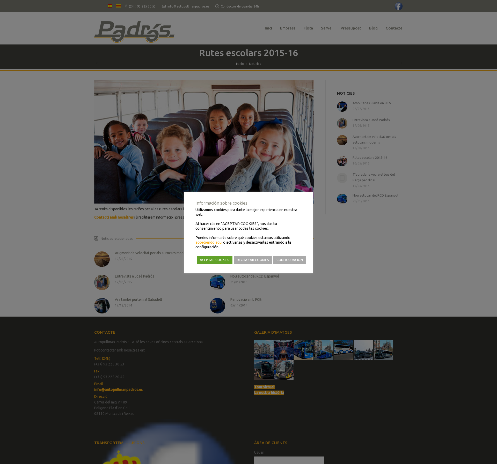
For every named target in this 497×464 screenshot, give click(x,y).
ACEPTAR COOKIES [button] (214, 259)
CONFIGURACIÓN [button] (289, 259)
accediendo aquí (208, 242)
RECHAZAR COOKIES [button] (253, 259)
